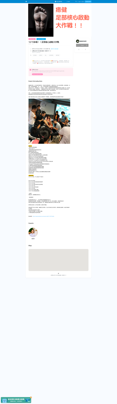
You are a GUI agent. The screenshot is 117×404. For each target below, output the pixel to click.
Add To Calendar (54, 48)
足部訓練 (35, 55)
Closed (82, 45)
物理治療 (57, 55)
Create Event (88, 1)
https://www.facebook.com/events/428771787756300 (43, 216)
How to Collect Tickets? (37, 74)
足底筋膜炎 (51, 55)
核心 (46, 55)
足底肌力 (40, 55)
